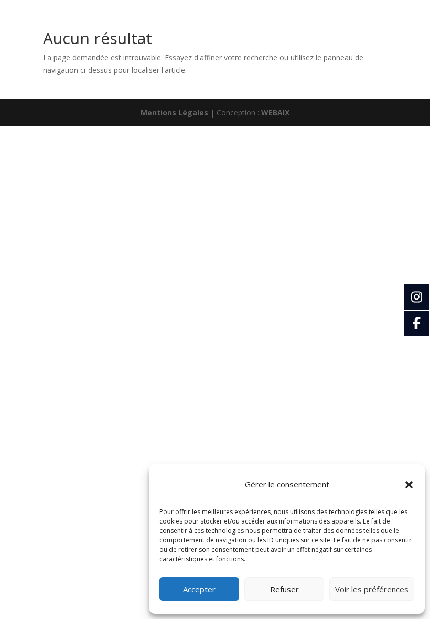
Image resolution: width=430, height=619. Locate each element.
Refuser (284, 589)
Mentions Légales (174, 113)
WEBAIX (275, 113)
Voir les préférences (371, 589)
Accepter (199, 589)
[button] (409, 484)
